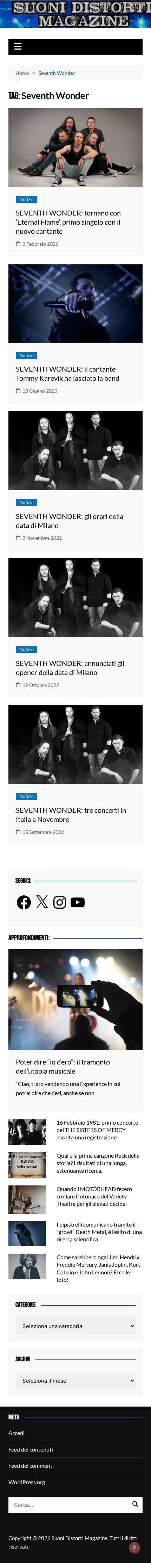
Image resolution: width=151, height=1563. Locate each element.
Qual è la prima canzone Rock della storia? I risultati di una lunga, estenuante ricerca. (98, 1162)
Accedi (16, 1432)
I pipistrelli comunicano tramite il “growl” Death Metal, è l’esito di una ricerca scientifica (99, 1231)
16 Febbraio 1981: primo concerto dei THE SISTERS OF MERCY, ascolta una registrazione (97, 1129)
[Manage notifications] (134, 1547)
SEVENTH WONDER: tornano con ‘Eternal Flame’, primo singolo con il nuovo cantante (68, 221)
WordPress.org (26, 1482)
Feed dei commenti (31, 1465)
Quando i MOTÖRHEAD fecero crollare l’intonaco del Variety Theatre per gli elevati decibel (94, 1196)
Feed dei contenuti (30, 1449)
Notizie (26, 199)
